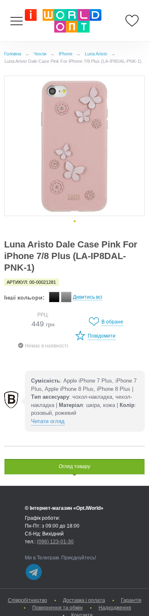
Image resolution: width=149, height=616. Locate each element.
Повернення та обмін (57, 608)
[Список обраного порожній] (132, 20)
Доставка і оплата (84, 600)
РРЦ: (43, 315)
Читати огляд (48, 421)
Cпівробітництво (27, 600)
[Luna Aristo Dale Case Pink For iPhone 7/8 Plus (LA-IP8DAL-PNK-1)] (74, 146)
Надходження (115, 608)
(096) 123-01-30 (55, 542)
